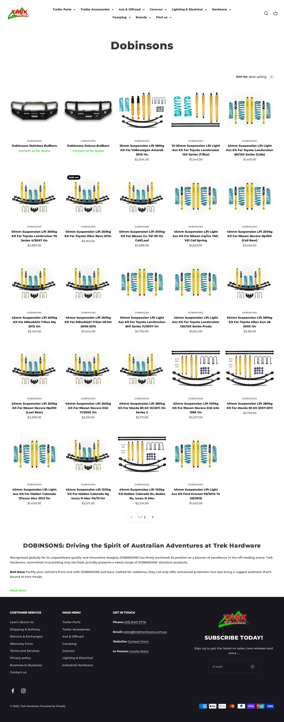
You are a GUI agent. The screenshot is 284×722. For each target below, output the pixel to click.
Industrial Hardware (77, 665)
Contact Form (138, 641)
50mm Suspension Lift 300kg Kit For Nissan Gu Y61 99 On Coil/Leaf (142, 236)
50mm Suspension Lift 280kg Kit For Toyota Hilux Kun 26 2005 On (249, 322)
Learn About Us (21, 622)
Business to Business (26, 665)
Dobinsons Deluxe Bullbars (88, 146)
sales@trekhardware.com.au (145, 632)
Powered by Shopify (52, 706)
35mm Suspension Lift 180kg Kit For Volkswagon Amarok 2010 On (142, 150)
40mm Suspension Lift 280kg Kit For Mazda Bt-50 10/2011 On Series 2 (142, 408)
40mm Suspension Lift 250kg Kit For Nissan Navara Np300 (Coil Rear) (250, 236)
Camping (119, 17)
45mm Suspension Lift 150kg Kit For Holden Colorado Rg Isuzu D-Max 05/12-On (88, 494)
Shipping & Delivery (25, 629)
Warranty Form (21, 644)
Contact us (18, 672)
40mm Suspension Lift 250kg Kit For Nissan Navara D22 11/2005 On (88, 408)
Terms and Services (24, 651)
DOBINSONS (34, 140)
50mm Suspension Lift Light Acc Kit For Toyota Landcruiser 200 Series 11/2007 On (141, 322)
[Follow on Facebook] (13, 691)
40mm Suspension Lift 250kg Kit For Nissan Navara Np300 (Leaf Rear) (34, 408)
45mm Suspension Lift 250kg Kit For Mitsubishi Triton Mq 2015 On (34, 322)
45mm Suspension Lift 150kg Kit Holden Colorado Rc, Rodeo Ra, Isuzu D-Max (142, 494)
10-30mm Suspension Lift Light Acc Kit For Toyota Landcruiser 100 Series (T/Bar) (196, 150)
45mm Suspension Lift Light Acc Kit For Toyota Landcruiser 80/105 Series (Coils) (249, 150)
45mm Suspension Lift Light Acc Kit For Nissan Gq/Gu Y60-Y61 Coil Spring (196, 236)
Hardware (219, 9)
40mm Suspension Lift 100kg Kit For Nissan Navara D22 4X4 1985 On (195, 408)
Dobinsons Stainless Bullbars (34, 146)
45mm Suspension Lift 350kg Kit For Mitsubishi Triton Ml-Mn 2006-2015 (88, 322)
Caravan (156, 9)
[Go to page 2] (152, 517)
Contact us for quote (34, 151)
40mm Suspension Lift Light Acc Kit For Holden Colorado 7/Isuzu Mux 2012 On (34, 494)
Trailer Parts (62, 9)
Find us (162, 17)
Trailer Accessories (95, 9)
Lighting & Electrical (187, 9)
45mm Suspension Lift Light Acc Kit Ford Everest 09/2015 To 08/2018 (196, 494)
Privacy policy (20, 658)
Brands (141, 17)
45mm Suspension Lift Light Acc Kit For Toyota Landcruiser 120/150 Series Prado (195, 322)
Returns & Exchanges (26, 636)
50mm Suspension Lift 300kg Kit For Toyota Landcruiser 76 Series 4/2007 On (34, 236)
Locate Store (138, 651)
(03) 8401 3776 (135, 622)
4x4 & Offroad (130, 9)
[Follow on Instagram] (23, 691)
